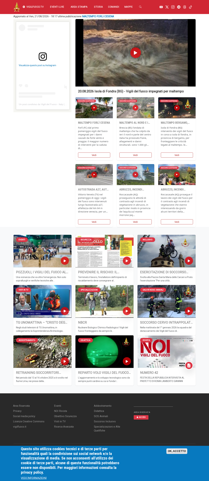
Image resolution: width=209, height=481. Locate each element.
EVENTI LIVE (57, 7)
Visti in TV (23, 290)
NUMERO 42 (149, 373)
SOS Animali (101, 416)
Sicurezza (86, 240)
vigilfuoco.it (19, 426)
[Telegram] (179, 7)
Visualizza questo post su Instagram (37, 65)
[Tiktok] (190, 7)
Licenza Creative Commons (28, 421)
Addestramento (27, 340)
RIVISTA (146, 340)
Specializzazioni (89, 290)
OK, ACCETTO (177, 451)
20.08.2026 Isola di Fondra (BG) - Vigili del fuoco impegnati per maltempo (131, 91)
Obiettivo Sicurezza (65, 416)
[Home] (16, 7)
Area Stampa (79, 7)
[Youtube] (161, 7)
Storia (98, 7)
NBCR (82, 322)
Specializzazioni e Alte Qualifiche (107, 428)
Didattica (85, 340)
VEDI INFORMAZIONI (34, 478)
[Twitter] (167, 7)
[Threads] (184, 7)
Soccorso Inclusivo (105, 421)
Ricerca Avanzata (64, 426)
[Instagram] (173, 7)
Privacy (17, 411)
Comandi (113, 7)
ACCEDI (142, 417)
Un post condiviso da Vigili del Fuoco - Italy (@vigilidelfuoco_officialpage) (56, 104)
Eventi (22, 240)
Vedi (94, 155)
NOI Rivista (60, 411)
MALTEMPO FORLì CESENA (98, 16)
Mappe (128, 7)
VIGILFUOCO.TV (35, 7)
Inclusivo (148, 240)
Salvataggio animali (153, 290)
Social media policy (24, 416)
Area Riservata (21, 405)
